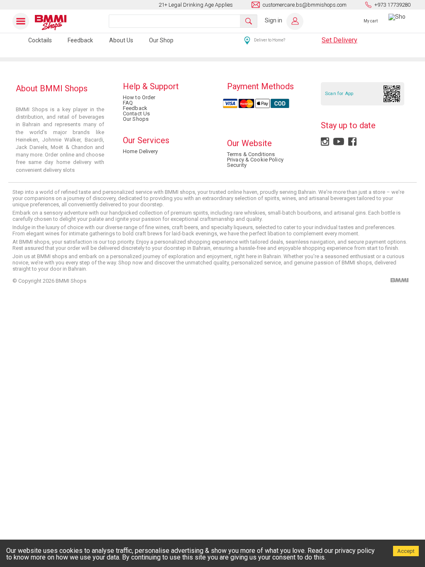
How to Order (139, 97)
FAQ (128, 103)
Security (237, 165)
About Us (121, 40)
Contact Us (136, 113)
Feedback (80, 40)
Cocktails (40, 40)
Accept (406, 551)
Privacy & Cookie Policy (255, 159)
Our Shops (136, 119)
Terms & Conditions (251, 154)
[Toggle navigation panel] (22, 21)
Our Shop (161, 40)
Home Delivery (140, 151)
